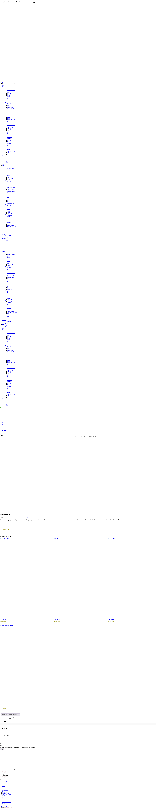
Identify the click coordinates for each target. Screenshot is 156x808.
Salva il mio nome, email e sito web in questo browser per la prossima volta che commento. (18, 747)
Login (3, 246)
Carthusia (9, 98)
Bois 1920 (9, 94)
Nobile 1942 (9, 134)
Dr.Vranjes (9, 103)
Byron (8, 96)
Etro (8, 105)
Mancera (9, 128)
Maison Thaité (10, 127)
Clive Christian (10, 99)
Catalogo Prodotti (5, 781)
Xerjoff (8, 154)
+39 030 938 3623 (3, 772)
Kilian (8, 122)
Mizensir (9, 129)
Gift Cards (4, 85)
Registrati (4, 244)
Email (1, 745)
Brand (3, 86)
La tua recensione (3, 736)
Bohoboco (9, 93)
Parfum (6, 158)
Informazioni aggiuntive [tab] (7, 714)
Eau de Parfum (8, 156)
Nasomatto (9, 132)
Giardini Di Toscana (11, 110)
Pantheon (9, 140)
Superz (8, 149)
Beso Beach (9, 92)
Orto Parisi (9, 138)
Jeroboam (9, 117)
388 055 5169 (42, 2)
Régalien (9, 143)
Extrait (6, 157)
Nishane (8, 133)
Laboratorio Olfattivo (11, 125)
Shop (3, 791)
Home (76, 436)
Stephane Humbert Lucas (12, 148)
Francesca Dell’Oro (11, 108)
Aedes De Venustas (11, 90)
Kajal (8, 121)
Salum (8, 145)
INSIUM (6, 162)
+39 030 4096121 (3, 777)
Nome (1, 743)
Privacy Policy (5, 792)
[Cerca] (14, 83)
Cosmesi (4, 160)
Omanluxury (9, 137)
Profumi (4, 155)
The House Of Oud (11, 151)
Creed (8, 101)
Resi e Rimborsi (5, 793)
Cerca (1, 83)
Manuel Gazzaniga (8, 807)
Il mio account (5, 790)
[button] (78, 242)
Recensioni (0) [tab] (16, 714)
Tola (8, 152)
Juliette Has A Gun (11, 119)
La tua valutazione (4, 735)
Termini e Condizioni (6, 794)
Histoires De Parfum (11, 113)
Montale (8, 130)
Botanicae (9, 95)
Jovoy (8, 118)
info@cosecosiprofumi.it (4, 771)
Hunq (8, 114)
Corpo (6, 161)
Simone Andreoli (10, 146)
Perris (8, 141)
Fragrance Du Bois (11, 107)
